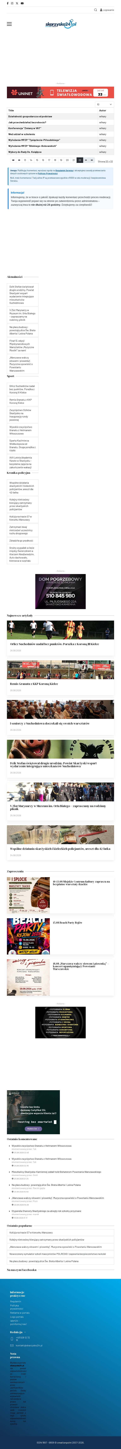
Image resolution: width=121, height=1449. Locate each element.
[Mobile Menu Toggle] (9, 24)
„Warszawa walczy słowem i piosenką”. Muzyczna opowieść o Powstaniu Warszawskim (58, 1197)
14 (31, 159)
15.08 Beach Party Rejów (67, 922)
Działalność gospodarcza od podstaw (30, 116)
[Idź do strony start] (13, 160)
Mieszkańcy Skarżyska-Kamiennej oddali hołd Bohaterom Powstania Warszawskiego (56, 1171)
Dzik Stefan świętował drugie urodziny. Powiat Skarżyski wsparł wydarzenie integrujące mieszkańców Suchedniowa (53, 764)
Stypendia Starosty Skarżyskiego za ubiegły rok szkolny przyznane (46, 1210)
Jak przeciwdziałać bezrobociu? (27, 122)
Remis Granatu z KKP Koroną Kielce (34, 684)
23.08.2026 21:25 (21, 1178)
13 (25, 159)
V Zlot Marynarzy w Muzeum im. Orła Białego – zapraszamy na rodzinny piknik (58, 807)
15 (37, 159)
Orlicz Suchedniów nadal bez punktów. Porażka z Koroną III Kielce (54, 644)
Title (11, 110)
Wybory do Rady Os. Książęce (25, 151)
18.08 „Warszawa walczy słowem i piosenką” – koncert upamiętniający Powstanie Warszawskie (81, 966)
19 (61, 159)
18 (55, 159)
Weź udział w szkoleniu (21, 134)
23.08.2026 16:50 (21, 1192)
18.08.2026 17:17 (20, 1218)
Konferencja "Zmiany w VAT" (24, 128)
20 (67, 159)
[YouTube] (22, 3)
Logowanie (108, 9)
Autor (102, 110)
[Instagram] (12, 3)
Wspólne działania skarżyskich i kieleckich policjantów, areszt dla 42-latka (60, 849)
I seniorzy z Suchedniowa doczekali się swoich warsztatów (50, 723)
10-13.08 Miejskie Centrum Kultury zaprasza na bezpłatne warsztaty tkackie (81, 883)
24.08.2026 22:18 (21, 1165)
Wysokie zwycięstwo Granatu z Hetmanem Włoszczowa (41, 1145)
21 (74, 159)
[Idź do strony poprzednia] (19, 160)
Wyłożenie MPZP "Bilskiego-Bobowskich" (32, 145)
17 (49, 159)
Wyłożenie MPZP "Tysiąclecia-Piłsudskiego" (34, 139)
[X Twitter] (17, 3)
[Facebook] (8, 3)
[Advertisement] (60, 56)
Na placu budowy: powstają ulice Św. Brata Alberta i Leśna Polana (46, 1184)
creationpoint (64, 1442)
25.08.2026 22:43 (21, 1152)
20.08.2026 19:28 (21, 1205)
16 (43, 159)
